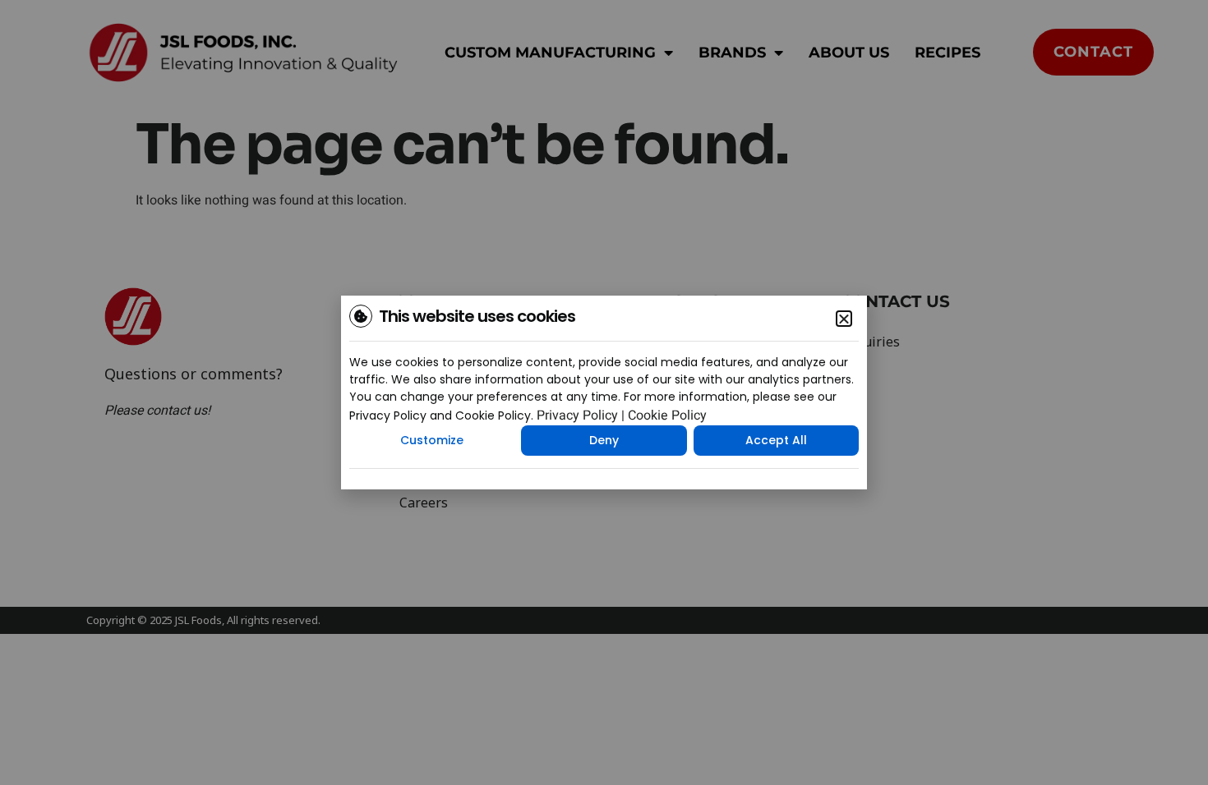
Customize (431, 440)
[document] (604, 392)
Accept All (776, 440)
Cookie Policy (667, 415)
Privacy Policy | (581, 415)
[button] (844, 318)
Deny (604, 440)
